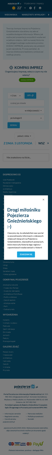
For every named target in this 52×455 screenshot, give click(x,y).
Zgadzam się (26, 254)
